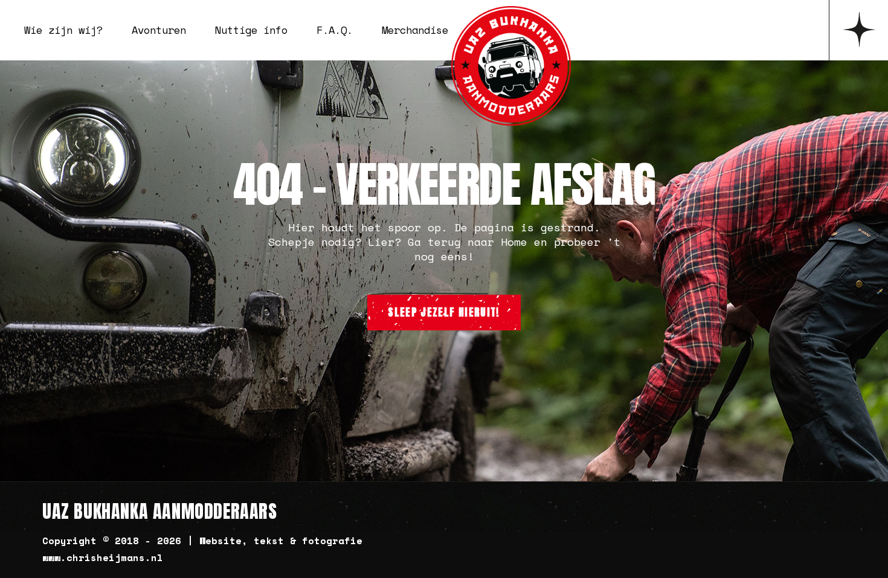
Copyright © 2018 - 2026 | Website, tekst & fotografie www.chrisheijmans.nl (202, 549)
